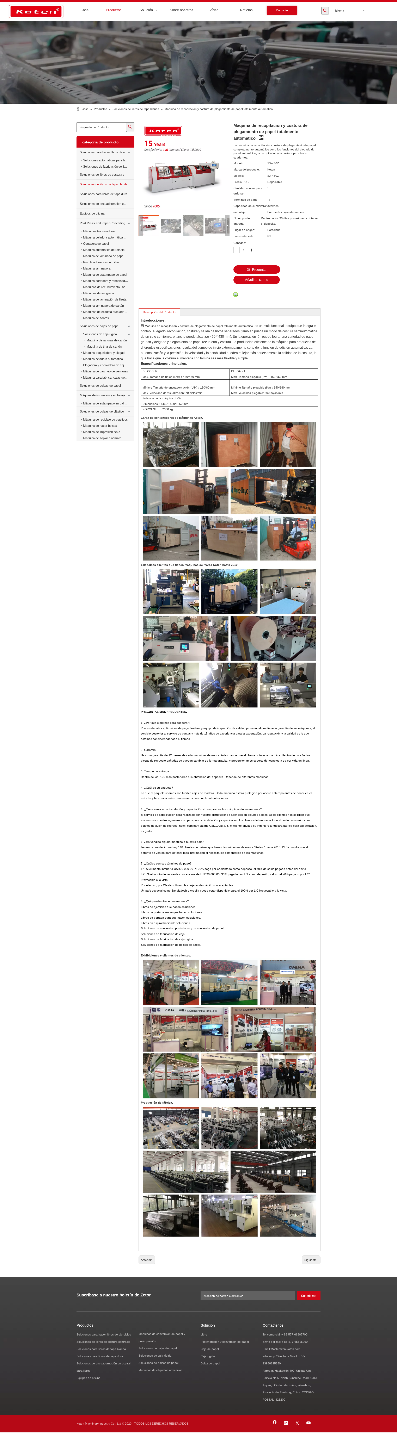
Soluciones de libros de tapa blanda (103, 184)
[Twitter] (297, 1423)
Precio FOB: (241, 182)
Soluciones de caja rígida (100, 334)
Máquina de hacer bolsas (100, 425)
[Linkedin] (286, 1423)
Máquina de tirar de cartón (104, 346)
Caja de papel (210, 1349)
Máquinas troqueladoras (99, 231)
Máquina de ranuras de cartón (106, 340)
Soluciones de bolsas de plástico (102, 411)
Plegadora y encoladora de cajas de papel (108, 365)
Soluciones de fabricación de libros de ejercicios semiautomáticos (108, 166)
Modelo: (238, 163)
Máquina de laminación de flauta (104, 299)
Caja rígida (208, 1356)
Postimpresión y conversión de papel (225, 1341)
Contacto (282, 10)
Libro (204, 1334)
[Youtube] (308, 1423)
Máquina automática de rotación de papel (108, 250)
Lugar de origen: (244, 229)
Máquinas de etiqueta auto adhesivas (108, 312)
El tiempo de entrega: (241, 221)
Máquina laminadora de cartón (103, 305)
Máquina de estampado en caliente (106, 403)
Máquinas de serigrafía (98, 293)
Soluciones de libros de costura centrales (107, 174)
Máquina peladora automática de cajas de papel (108, 359)
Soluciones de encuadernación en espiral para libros (107, 203)
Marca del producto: (246, 169)
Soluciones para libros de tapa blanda (101, 1349)
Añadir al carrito (256, 279)
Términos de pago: (245, 199)
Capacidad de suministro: (250, 205)
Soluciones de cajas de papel (99, 326)
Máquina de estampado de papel (105, 274)
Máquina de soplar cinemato (102, 438)
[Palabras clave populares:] (325, 10)
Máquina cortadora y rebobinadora (106, 281)
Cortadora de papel (96, 243)
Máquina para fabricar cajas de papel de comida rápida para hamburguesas (108, 377)
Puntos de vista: (243, 236)
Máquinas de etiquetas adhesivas (160, 1370)
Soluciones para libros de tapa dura (103, 194)
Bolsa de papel (210, 1363)
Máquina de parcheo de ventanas (105, 371)
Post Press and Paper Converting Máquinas (107, 223)
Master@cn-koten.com (285, 1349)
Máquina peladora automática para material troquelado (108, 237)
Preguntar (259, 269)
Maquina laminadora (96, 268)
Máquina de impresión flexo (101, 432)
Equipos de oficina (92, 213)
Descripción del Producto (159, 312)
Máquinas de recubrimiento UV (104, 287)
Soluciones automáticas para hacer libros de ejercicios (108, 160)
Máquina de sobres (96, 318)
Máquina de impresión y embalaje (102, 395)
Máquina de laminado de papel (103, 256)
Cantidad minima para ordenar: (247, 190)
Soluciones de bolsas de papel (100, 385)
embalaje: (239, 212)
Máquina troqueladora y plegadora (106, 352)
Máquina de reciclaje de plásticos (105, 419)
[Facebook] (274, 1423)
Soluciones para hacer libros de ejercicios (107, 152)
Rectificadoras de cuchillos (101, 262)
